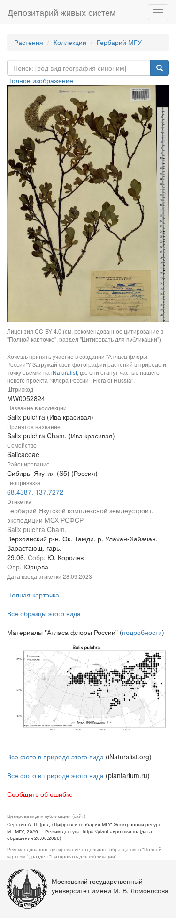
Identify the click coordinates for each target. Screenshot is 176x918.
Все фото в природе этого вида (55, 756)
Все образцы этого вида (44, 613)
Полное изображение (40, 80)
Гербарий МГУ (119, 42)
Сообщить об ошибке (40, 794)
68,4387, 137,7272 (35, 491)
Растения (28, 42)
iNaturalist (64, 372)
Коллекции (70, 42)
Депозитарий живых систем (61, 12)
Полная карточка (33, 594)
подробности (142, 632)
